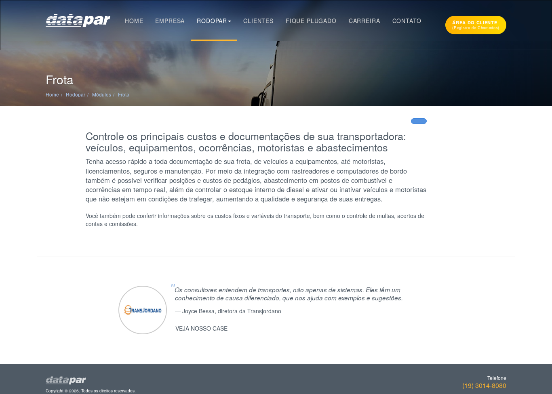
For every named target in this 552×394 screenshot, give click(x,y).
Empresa (170, 21)
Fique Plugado (311, 21)
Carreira (364, 21)
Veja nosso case (201, 328)
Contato (406, 21)
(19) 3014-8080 (484, 385)
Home (134, 21)
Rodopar (212, 21)
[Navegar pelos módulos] (419, 121)
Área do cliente (475, 24)
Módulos (101, 94)
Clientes (258, 21)
